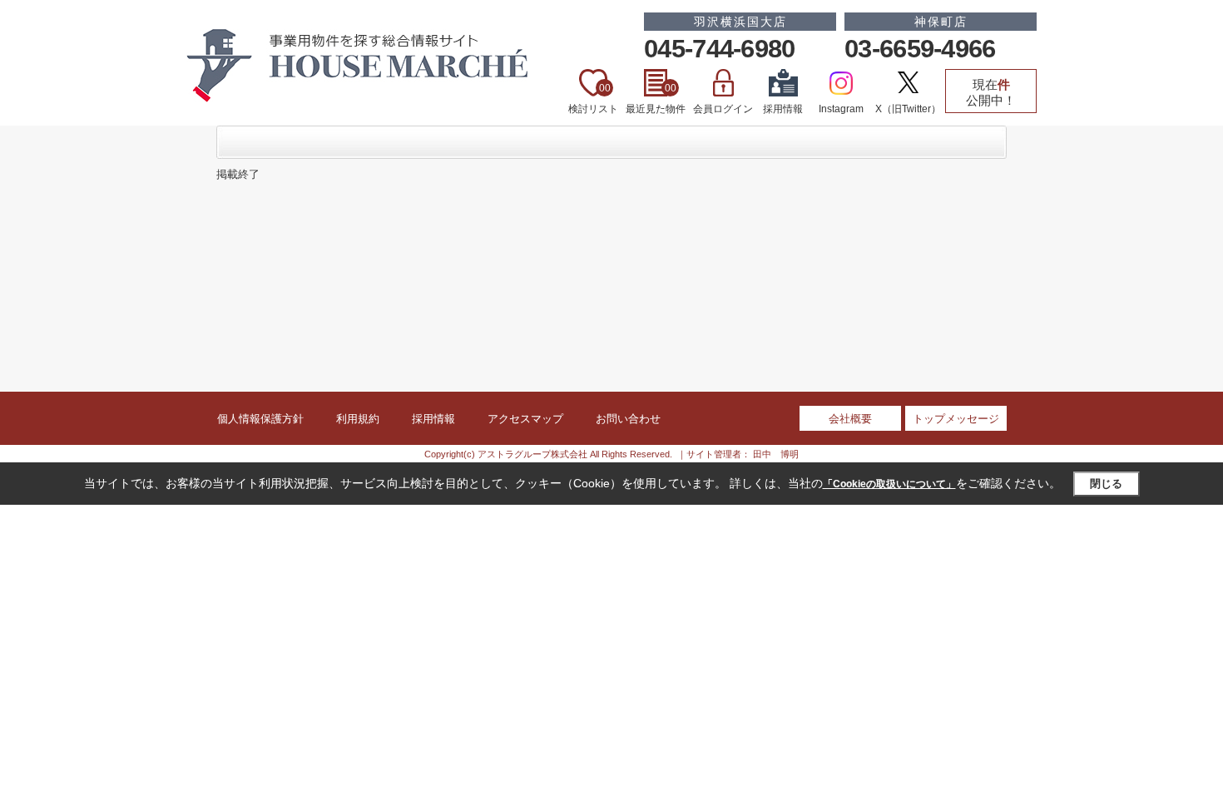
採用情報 (783, 109)
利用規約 (357, 418)
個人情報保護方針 (260, 418)
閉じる (1106, 483)
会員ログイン (723, 109)
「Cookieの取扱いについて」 (889, 484)
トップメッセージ (956, 418)
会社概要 (850, 418)
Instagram (841, 109)
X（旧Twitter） (908, 109)
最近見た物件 (656, 98)
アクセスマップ (525, 418)
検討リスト (593, 98)
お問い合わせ (628, 418)
